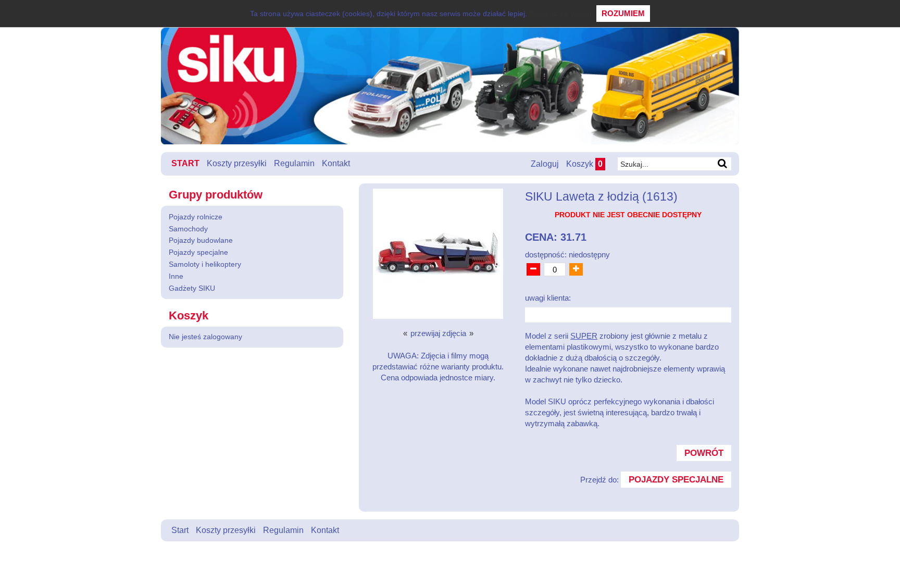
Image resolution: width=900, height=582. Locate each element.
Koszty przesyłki (237, 163)
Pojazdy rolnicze (195, 217)
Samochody (188, 229)
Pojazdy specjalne (198, 252)
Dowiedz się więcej (560, 13)
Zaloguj (545, 163)
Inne (176, 276)
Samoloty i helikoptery (205, 264)
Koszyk (584, 163)
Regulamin (294, 163)
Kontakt (336, 163)
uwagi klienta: (548, 297)
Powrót (703, 452)
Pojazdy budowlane (201, 240)
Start (185, 163)
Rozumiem (623, 13)
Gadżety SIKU (192, 288)
